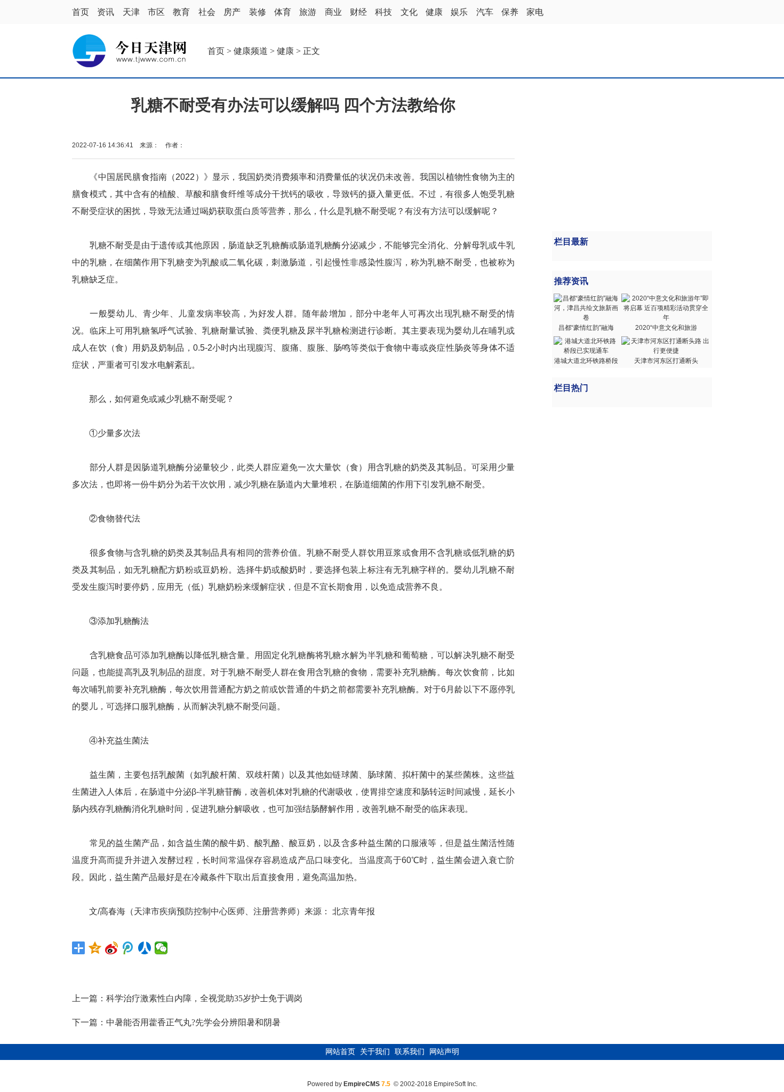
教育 (181, 12)
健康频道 (251, 51)
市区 (156, 12)
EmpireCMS (361, 1084)
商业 (333, 12)
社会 (206, 12)
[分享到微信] (161, 947)
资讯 (105, 12)
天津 (131, 12)
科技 (383, 12)
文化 (409, 12)
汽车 (484, 12)
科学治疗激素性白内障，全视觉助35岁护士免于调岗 (204, 998)
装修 (257, 12)
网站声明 (444, 1052)
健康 (434, 12)
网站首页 (340, 1052)
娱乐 (459, 12)
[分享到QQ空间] (95, 947)
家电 (534, 12)
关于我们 (375, 1052)
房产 (232, 12)
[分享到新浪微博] (111, 947)
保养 (509, 12)
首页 (80, 12)
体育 (282, 12)
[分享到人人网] (144, 947)
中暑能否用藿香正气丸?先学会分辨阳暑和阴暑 (193, 1022)
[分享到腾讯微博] (128, 947)
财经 (358, 12)
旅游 (307, 12)
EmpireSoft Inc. (455, 1084)
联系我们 (410, 1052)
